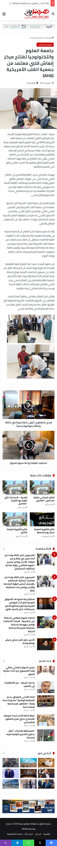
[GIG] (28, 26)
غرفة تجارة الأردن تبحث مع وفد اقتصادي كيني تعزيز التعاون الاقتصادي (19, 719)
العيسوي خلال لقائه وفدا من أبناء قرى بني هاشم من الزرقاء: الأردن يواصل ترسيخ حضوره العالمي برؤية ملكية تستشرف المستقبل (19, 562)
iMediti (25, 829)
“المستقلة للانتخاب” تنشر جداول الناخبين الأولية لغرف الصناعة (20, 734)
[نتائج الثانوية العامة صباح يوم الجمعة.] (42, 519)
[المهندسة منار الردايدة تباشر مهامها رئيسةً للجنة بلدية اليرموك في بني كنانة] (11, 773)
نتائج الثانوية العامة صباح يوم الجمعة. (44, 530)
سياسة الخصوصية (15, 834)
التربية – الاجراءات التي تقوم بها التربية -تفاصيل (15, 500)
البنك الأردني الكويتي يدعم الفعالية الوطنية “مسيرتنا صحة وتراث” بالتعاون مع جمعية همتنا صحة (19, 702)
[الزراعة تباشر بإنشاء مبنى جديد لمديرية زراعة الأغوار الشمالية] (11, 784)
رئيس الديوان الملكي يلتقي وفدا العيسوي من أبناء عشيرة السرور (19, 670)
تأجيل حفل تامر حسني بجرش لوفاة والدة (20, 641)
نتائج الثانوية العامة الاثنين (17, 530)
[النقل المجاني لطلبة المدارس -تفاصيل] (42, 487)
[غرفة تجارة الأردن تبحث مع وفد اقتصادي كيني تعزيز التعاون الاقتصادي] (45, 720)
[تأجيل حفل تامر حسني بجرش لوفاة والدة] (45, 644)
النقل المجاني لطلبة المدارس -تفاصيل (44, 499)
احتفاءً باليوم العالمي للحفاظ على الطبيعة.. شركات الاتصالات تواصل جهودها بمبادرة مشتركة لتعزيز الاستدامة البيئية (19, 624)
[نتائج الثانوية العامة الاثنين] (15, 519)
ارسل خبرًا (29, 834)
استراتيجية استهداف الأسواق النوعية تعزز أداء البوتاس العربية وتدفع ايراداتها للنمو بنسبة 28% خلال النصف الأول (20, 604)
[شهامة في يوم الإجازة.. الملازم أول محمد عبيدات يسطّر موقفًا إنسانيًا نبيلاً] (11, 762)
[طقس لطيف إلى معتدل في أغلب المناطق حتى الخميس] (28, 762)
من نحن (38, 834)
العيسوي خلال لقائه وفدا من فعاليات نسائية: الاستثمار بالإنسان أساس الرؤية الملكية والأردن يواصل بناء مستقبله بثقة (19, 584)
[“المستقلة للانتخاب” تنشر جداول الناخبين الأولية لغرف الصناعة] (45, 735)
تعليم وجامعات (36, 38)
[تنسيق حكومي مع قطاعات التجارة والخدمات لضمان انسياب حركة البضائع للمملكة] (28, 773)
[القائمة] (4, 14)
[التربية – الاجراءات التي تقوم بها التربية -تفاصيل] (15, 487)
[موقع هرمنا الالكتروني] (36, 13)
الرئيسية (48, 38)
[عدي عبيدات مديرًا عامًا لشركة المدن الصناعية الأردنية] (46, 784)
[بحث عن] (53, 14)
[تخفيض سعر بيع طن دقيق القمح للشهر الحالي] (46, 762)
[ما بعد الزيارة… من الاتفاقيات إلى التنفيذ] (45, 687)
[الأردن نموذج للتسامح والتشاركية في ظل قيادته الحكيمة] (46, 773)
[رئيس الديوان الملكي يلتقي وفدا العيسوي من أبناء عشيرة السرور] (45, 672)
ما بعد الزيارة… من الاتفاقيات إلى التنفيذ (19, 684)
